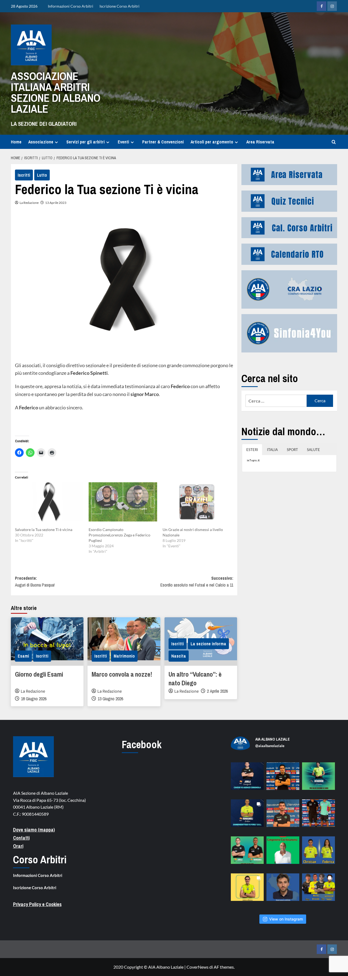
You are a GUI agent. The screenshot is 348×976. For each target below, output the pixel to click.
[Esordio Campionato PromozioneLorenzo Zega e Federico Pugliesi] (123, 504)
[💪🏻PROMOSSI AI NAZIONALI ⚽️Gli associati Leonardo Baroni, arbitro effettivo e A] (247, 889)
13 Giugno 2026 (110, 699)
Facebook (141, 744)
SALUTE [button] (313, 449)
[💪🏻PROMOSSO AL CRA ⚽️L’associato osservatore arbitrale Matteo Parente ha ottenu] (282, 889)
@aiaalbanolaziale (269, 746)
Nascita (178, 656)
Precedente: (35, 581)
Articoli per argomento (212, 142)
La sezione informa (208, 644)
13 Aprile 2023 (55, 203)
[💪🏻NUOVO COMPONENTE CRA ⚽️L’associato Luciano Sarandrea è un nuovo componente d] (282, 852)
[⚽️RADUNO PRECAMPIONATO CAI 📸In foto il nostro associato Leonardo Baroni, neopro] (282, 778)
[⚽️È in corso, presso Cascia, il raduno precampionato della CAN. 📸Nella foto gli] (318, 815)
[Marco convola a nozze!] (124, 641)
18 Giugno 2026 (33, 699)
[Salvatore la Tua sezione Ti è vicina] (49, 504)
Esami (23, 656)
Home (16, 142)
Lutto (42, 175)
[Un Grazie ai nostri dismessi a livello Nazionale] (197, 504)
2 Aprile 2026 (217, 691)
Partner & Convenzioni (163, 142)
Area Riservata (260, 142)
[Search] (333, 142)
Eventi (123, 142)
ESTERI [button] (252, 449)
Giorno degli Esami (39, 674)
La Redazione (29, 203)
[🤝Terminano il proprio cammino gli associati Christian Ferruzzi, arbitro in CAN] (318, 852)
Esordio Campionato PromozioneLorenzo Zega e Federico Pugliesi (119, 535)
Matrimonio (124, 656)
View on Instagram (286, 919)
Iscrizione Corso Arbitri (119, 6)
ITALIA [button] (272, 449)
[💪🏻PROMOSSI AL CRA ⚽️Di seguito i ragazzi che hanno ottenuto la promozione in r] (318, 889)
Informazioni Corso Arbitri (70, 6)
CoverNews (198, 966)
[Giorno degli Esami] (47, 641)
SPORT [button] (292, 449)
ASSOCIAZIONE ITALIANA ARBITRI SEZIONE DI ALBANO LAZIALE (55, 92)
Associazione (40, 142)
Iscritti (24, 175)
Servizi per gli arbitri (85, 142)
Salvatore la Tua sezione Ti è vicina (43, 529)
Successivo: (196, 581)
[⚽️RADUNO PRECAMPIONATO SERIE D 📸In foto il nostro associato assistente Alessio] (282, 815)
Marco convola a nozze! (122, 674)
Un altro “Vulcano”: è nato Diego (195, 678)
